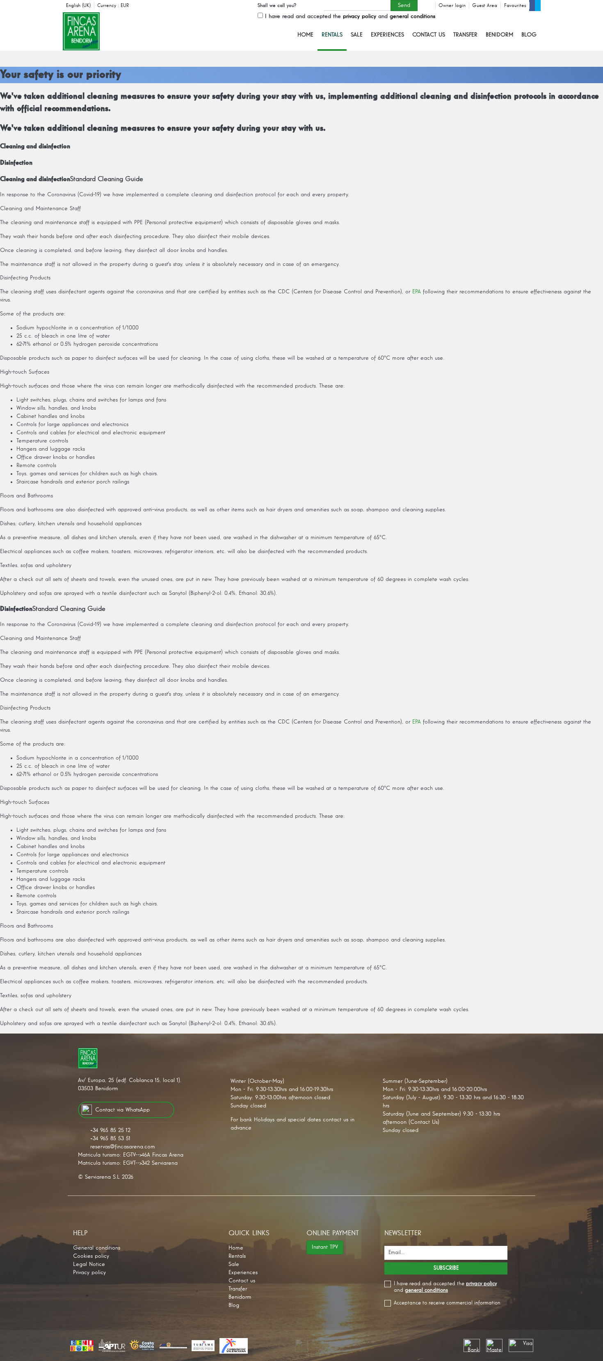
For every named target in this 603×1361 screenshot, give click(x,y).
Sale (357, 35)
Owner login (452, 5)
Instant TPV (325, 1247)
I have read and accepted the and (350, 16)
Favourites (515, 5)
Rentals (332, 35)
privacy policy (359, 16)
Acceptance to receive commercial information (447, 1303)
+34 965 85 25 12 (110, 1130)
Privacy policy (89, 1272)
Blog (529, 35)
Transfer (465, 35)
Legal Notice (89, 1264)
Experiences (387, 35)
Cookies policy (91, 1256)
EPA (416, 292)
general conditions (412, 16)
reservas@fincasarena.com (122, 1147)
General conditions (96, 1248)
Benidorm (499, 35)
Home (305, 35)
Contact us (428, 35)
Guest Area (484, 5)
